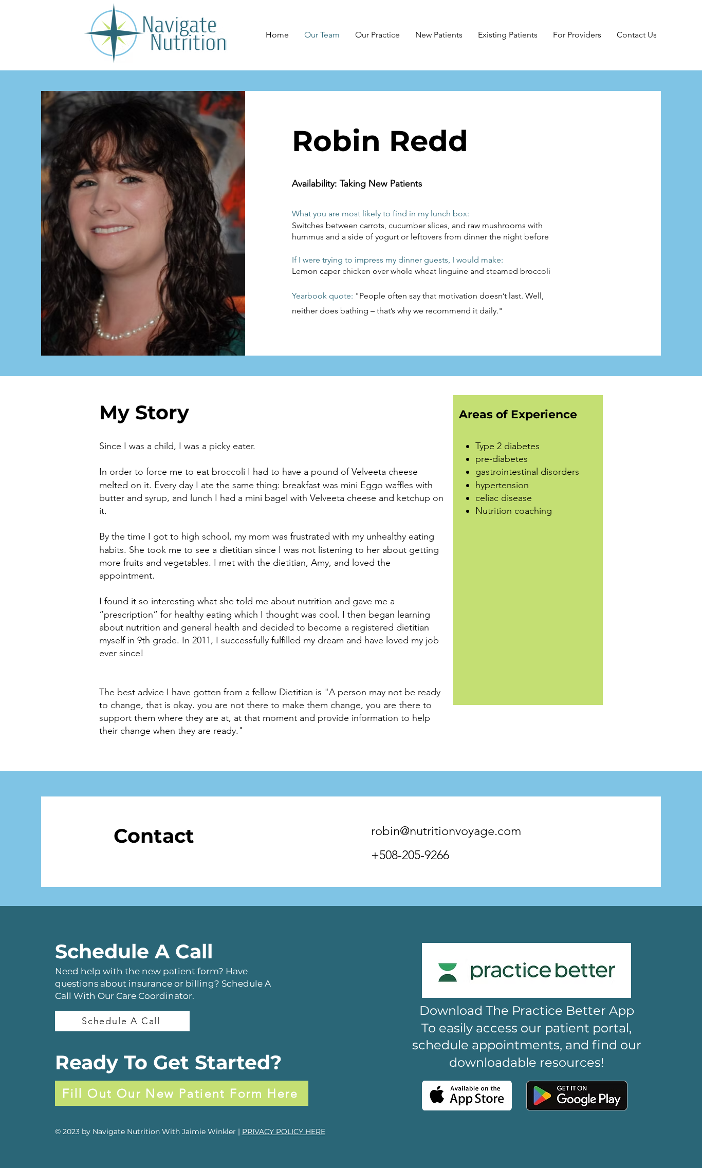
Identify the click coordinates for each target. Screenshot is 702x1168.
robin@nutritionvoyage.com (446, 830)
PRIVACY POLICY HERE (283, 1131)
